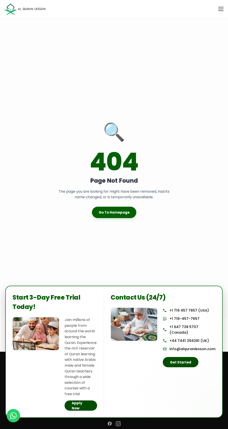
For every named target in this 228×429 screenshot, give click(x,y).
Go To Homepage (114, 212)
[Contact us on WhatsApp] (13, 415)
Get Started (180, 362)
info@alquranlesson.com (192, 348)
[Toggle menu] (221, 9)
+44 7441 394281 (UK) (189, 340)
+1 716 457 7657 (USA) (189, 310)
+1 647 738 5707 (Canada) (183, 329)
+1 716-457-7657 (184, 318)
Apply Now (77, 405)
